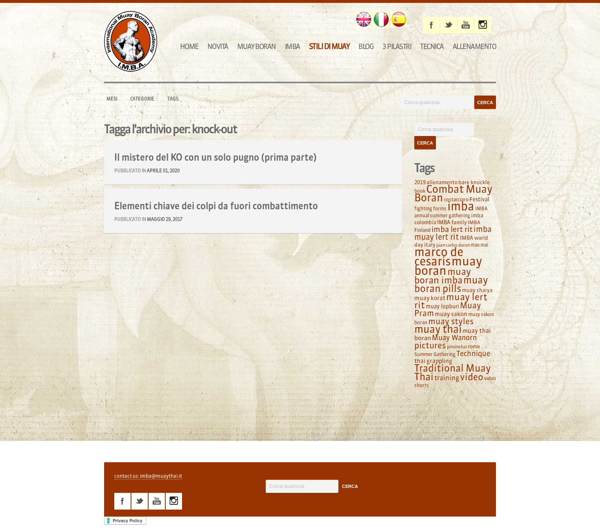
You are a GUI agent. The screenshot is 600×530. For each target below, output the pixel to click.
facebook (431, 25)
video (471, 377)
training (446, 378)
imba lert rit (452, 229)
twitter (448, 25)
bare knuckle (474, 182)
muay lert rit (450, 301)
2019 (420, 182)
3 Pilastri (396, 46)
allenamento (442, 182)
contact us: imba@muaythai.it (148, 476)
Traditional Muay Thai (452, 372)
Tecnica (432, 46)
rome (474, 346)
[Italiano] (381, 19)
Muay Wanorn (454, 337)
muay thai (438, 329)
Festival (479, 199)
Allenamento (474, 46)
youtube (466, 25)
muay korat (429, 298)
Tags (172, 99)
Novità (217, 46)
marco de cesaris (438, 257)
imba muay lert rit (452, 233)
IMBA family (452, 222)
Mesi (112, 99)
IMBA (292, 46)
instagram (483, 25)
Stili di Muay (329, 46)
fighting (423, 208)
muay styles (450, 321)
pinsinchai (457, 347)
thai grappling (433, 361)
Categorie (142, 99)
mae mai (479, 245)
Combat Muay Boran (453, 193)
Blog (365, 46)
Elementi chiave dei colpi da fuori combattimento (216, 206)
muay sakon (451, 314)
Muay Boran (256, 46)
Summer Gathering (435, 354)
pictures (430, 345)
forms (440, 208)
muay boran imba (442, 276)
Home (189, 46)
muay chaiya (477, 290)
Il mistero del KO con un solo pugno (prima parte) (215, 157)
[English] (364, 19)
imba (460, 206)
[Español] (399, 19)
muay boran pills (451, 284)
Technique (473, 353)
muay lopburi (442, 306)
